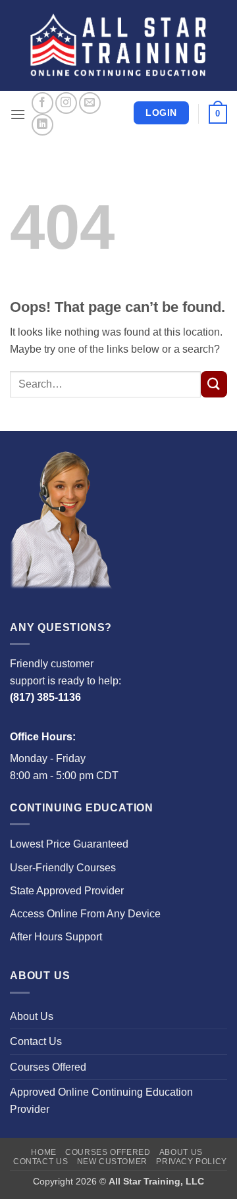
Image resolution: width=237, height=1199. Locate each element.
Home (43, 1152)
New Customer (112, 1161)
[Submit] (214, 384)
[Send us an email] (90, 103)
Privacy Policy (191, 1161)
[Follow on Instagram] (66, 103)
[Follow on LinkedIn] (42, 125)
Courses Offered (48, 1067)
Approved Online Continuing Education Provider (101, 1100)
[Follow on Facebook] (42, 103)
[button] (18, 114)
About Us (31, 1016)
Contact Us (36, 1041)
